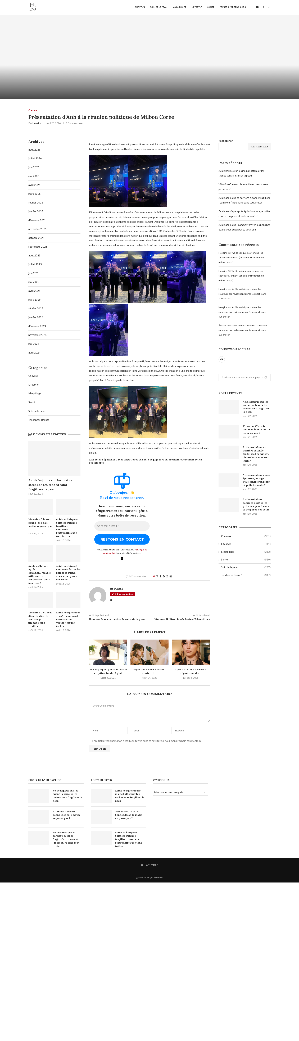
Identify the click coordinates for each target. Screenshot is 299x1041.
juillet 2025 (35, 264)
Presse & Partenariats (233, 7)
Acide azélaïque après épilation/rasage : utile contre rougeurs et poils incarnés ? (256, 480)
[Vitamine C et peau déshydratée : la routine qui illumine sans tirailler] (40, 600)
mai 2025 (33, 281)
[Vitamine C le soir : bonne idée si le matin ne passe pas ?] (224, 57)
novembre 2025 (37, 228)
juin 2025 (33, 273)
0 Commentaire (84, 94)
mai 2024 (33, 343)
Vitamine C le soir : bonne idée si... (224, 89)
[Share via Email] (171, 576)
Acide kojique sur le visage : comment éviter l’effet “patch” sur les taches (68, 619)
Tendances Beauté (246, 575)
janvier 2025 (35, 317)
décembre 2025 (37, 220)
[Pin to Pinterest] (164, 576)
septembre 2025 (37, 246)
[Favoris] (269, 7)
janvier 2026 (35, 211)
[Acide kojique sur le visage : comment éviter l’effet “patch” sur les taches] (68, 600)
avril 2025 (34, 290)
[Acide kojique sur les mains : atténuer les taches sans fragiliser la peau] (75, 57)
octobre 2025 (36, 237)
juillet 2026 (35, 158)
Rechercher (226, 140)
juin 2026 (33, 167)
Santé (210, 7)
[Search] (263, 7)
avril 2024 (34, 352)
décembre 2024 (37, 326)
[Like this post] (157, 576)
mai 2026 (33, 176)
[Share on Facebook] (160, 576)
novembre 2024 (37, 334)
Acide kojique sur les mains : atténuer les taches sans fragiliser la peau (256, 407)
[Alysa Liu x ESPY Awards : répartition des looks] (191, 652)
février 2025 (35, 308)
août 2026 (34, 149)
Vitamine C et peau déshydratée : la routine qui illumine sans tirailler (40, 619)
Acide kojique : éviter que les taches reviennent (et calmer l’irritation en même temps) (241, 257)
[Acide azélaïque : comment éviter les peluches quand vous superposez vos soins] (229, 505)
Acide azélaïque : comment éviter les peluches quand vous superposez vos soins (256, 504)
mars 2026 (34, 193)
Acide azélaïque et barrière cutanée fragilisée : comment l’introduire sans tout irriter (256, 454)
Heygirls (37, 123)
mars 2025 (34, 299)
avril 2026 (34, 184)
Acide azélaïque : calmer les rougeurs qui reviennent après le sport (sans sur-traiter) (242, 294)
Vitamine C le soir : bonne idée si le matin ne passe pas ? (256, 429)
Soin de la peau (158, 7)
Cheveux (140, 7)
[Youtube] (257, 7)
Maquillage (179, 7)
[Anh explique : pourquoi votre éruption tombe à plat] (108, 652)
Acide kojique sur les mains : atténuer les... (74, 89)
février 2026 (35, 202)
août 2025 (34, 255)
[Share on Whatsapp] (167, 576)
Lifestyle (197, 7)
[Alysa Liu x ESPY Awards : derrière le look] (149, 652)
